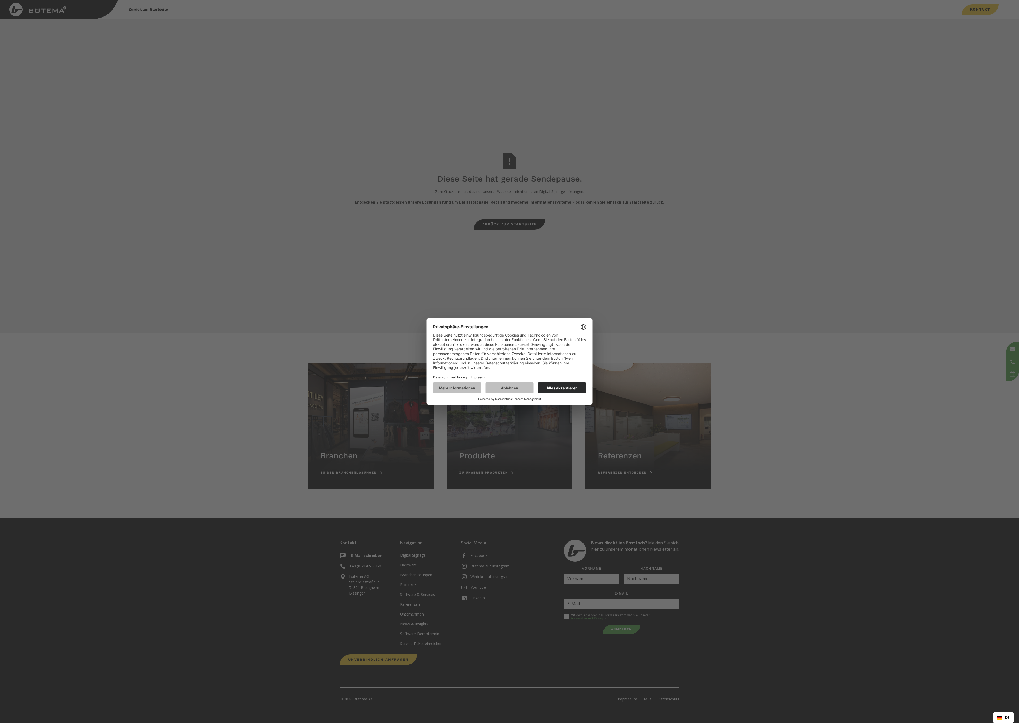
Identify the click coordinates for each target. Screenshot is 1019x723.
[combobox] (1003, 717)
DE (1007, 717)
